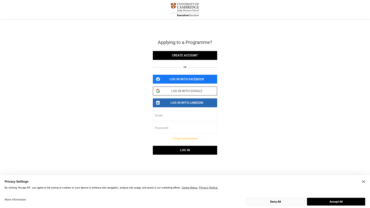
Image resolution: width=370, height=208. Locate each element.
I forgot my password (185, 138)
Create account (185, 55)
